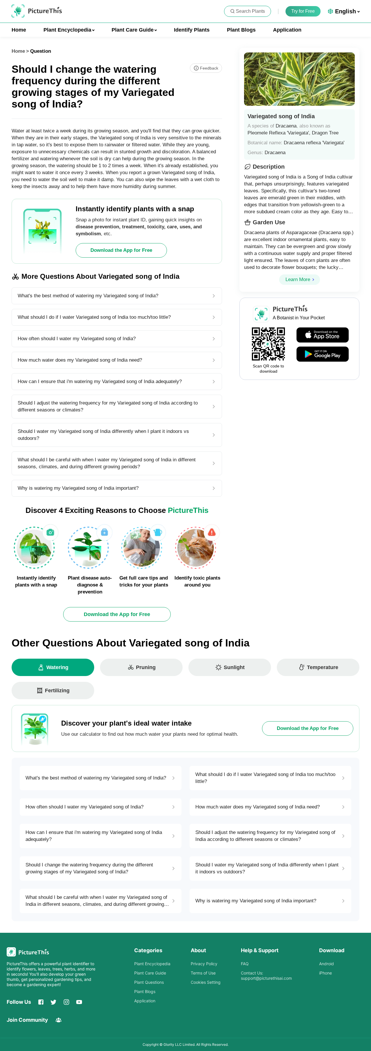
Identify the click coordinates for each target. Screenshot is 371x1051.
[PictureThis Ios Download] (323, 335)
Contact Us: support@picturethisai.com (266, 975)
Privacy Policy (204, 963)
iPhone (325, 972)
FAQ (245, 963)
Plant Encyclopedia (152, 963)
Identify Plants (192, 30)
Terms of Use (203, 972)
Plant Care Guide (150, 972)
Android (326, 963)
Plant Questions (149, 982)
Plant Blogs (241, 30)
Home (19, 30)
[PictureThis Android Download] (323, 354)
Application (287, 30)
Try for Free (303, 11)
